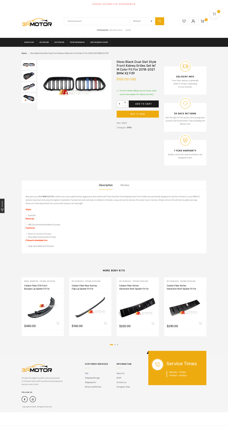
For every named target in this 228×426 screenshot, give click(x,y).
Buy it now (138, 114)
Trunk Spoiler (47, 281)
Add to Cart (143, 104)
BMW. (129, 127)
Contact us (121, 382)
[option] (74, 84)
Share (2, 204)
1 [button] (111, 344)
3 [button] (117, 344)
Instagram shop (99, 42)
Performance (77, 42)
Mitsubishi (78, 281)
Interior (44, 42)
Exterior (59, 42)
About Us (120, 373)
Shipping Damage (92, 378)
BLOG (119, 378)
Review (124, 185)
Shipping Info (90, 382)
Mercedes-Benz (116, 30)
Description (106, 185)
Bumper (34, 281)
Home (24, 53)
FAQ (86, 373)
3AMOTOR (29, 42)
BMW (26, 281)
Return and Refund (93, 387)
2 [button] (115, 344)
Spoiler (128, 30)
